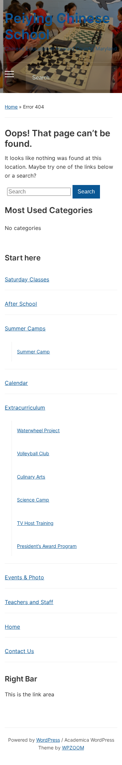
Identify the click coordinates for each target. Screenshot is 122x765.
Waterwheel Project (38, 430)
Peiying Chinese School (57, 26)
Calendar (16, 382)
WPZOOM (73, 747)
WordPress (48, 740)
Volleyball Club (33, 453)
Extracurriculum (25, 407)
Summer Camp (33, 351)
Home (11, 107)
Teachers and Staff (29, 602)
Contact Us (19, 651)
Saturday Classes (27, 279)
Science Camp (33, 500)
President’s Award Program (47, 546)
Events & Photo (24, 577)
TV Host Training (35, 523)
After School (21, 303)
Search (106, 77)
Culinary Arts (31, 477)
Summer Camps (25, 328)
